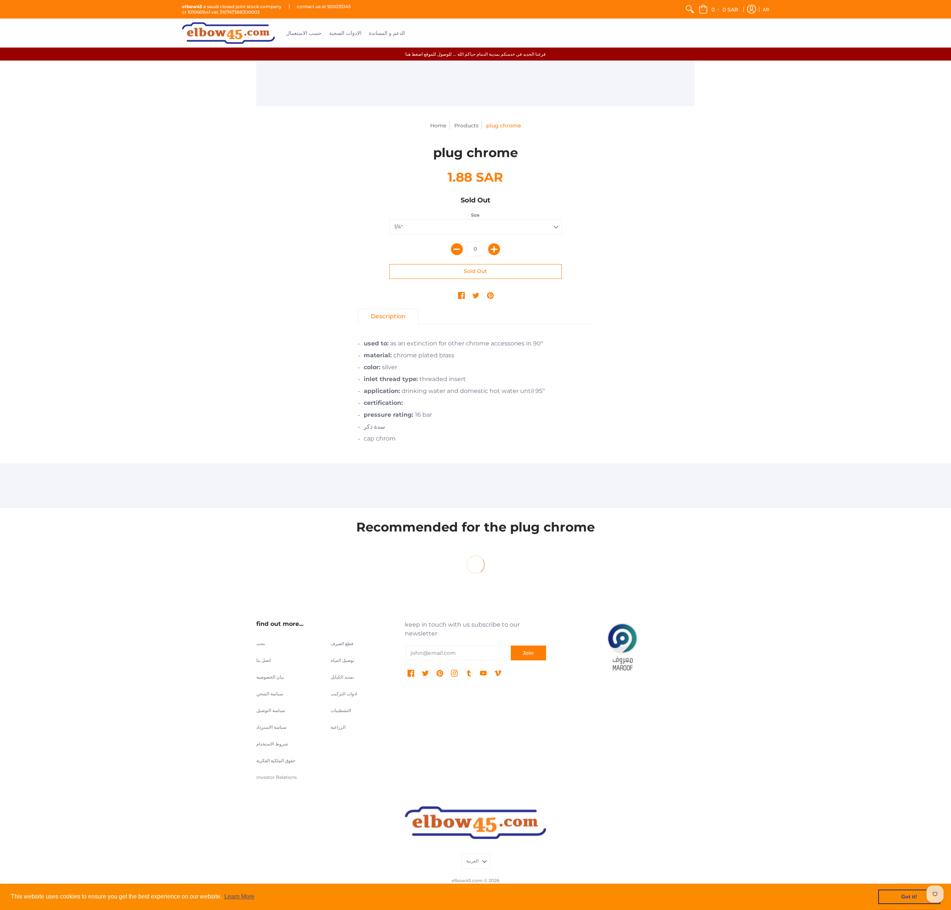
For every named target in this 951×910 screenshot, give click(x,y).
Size (475, 215)
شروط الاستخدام (272, 744)
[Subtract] (457, 249)
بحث (260, 643)
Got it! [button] (909, 897)
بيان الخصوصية (270, 677)
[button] (719, 9)
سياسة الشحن (269, 693)
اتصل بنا (263, 660)
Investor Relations (276, 777)
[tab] (388, 316)
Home (438, 125)
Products (466, 125)
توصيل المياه (342, 660)
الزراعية (338, 727)
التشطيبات (341, 710)
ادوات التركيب (344, 693)
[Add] (494, 249)
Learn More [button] (239, 896)
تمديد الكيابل (342, 677)
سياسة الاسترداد (271, 727)
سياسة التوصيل (270, 710)
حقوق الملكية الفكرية (275, 760)
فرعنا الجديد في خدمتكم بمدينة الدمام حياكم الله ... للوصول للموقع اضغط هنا (475, 54)
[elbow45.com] (228, 33)
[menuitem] (690, 9)
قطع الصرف (342, 643)
